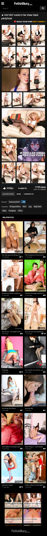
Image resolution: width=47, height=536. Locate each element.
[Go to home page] (28, 3)
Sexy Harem (30, 21)
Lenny (39, 189)
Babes (4, 210)
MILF (24, 206)
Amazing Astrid (14, 202)
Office (20, 210)
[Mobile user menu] (2, 2)
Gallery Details (8, 194)
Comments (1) (28, 194)
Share (19, 194)
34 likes (10, 188)
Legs (30, 206)
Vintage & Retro (15, 206)
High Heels (37, 206)
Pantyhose (12, 210)
